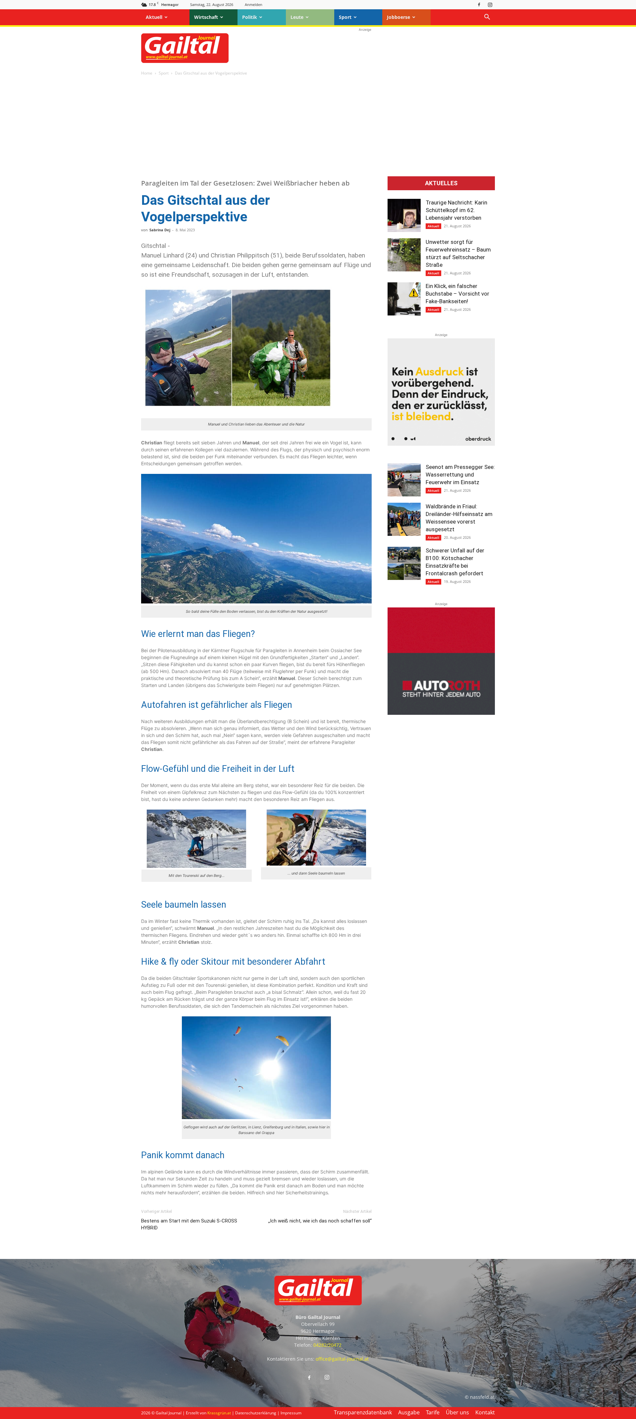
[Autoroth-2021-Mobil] (441, 713)
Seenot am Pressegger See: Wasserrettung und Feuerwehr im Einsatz (460, 474)
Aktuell (154, 17)
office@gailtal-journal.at (342, 1359)
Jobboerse (398, 17)
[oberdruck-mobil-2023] (441, 444)
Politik (249, 17)
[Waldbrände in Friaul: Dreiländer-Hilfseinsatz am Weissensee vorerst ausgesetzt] (404, 519)
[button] (487, 18)
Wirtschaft (206, 17)
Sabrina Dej (159, 229)
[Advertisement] (365, 48)
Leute (297, 17)
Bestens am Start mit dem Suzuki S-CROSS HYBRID (189, 1224)
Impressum (291, 1413)
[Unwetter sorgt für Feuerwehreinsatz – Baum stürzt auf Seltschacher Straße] (404, 254)
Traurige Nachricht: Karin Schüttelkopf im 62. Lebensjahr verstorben (456, 210)
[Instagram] (490, 4)
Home (146, 73)
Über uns (457, 1412)
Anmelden (253, 4)
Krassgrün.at (219, 1413)
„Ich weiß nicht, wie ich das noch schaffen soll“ (320, 1221)
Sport (345, 17)
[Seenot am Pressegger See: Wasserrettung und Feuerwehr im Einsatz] (404, 479)
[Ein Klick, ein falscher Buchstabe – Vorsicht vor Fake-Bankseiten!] (404, 298)
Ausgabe (409, 1412)
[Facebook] (479, 4)
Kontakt (485, 1412)
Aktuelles (441, 183)
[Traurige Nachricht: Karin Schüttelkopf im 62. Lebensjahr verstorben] (404, 215)
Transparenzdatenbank (363, 1412)
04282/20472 (327, 1345)
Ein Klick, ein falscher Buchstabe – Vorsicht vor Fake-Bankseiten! (457, 294)
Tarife (433, 1412)
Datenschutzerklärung (255, 1413)
